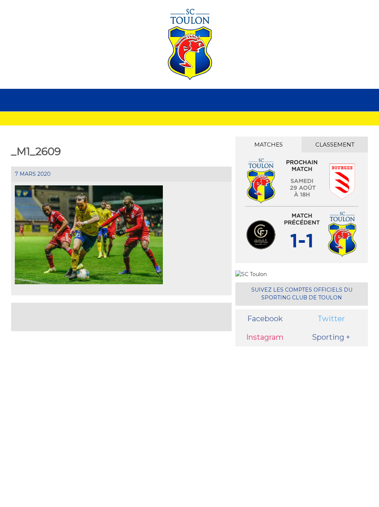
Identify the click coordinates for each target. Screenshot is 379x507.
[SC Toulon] (189, 44)
